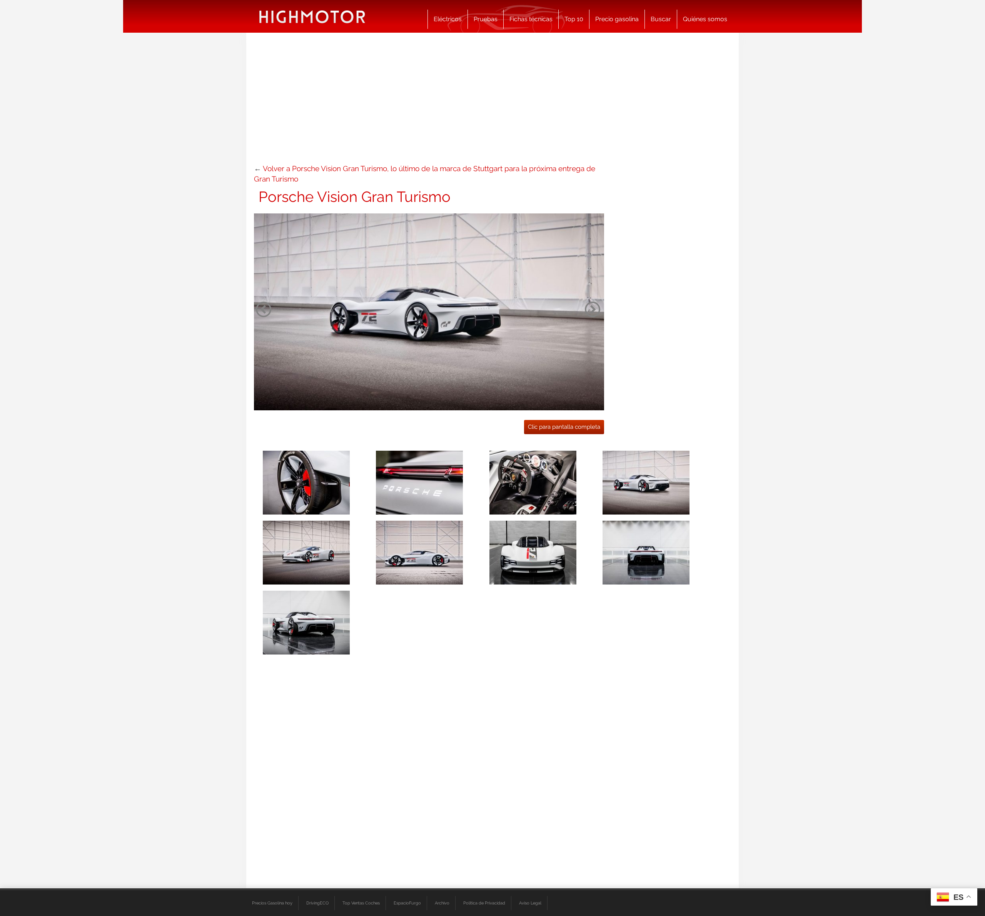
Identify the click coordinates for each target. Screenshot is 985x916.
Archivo (442, 903)
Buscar (661, 19)
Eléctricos (448, 19)
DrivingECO (317, 903)
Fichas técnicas (531, 19)
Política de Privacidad (484, 903)
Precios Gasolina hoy (272, 903)
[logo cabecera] (312, 16)
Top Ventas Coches (361, 903)
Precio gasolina (617, 19)
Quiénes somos (705, 19)
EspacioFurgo (407, 903)
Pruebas (486, 19)
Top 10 (573, 19)
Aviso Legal (530, 903)
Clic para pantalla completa (564, 426)
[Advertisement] (492, 102)
